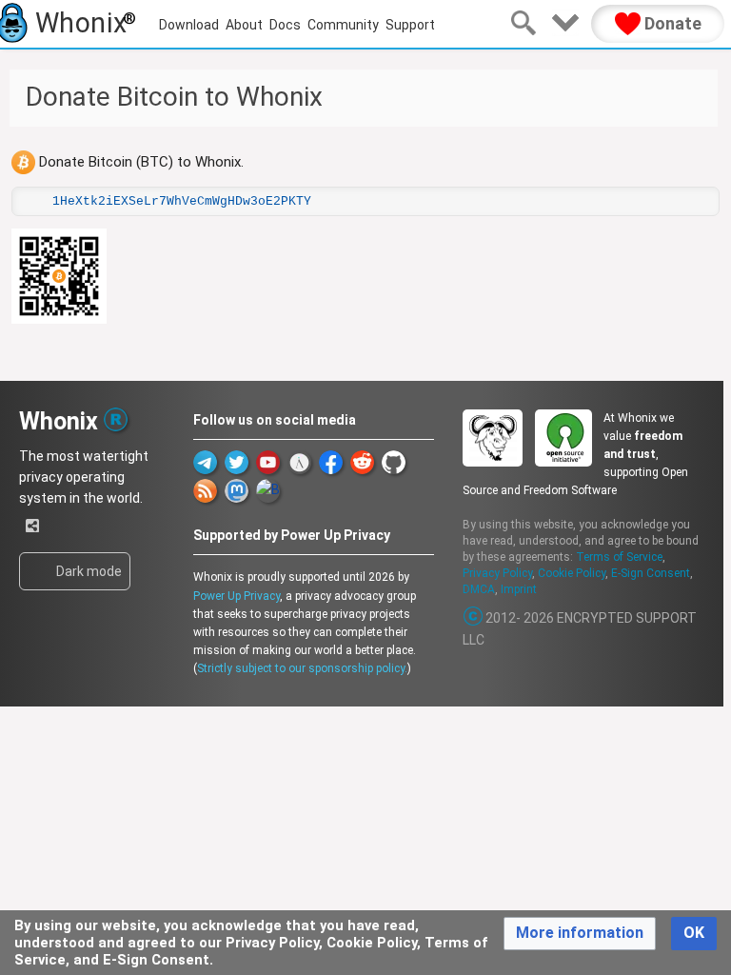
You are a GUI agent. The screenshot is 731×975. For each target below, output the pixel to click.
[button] (580, 933)
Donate (671, 23)
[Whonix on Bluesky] (268, 491)
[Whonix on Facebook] (331, 462)
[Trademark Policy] (116, 418)
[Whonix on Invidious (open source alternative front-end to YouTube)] (299, 462)
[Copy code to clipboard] (33, 201)
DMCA (479, 589)
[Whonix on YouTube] (268, 462)
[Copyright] (474, 618)
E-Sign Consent (650, 573)
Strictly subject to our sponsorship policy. (302, 668)
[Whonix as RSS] (205, 491)
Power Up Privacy (236, 596)
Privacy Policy (497, 573)
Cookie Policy (571, 573)
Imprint (519, 589)
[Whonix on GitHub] (393, 462)
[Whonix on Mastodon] (236, 491)
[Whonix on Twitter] (236, 462)
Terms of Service (619, 557)
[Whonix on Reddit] (362, 462)
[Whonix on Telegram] (205, 462)
